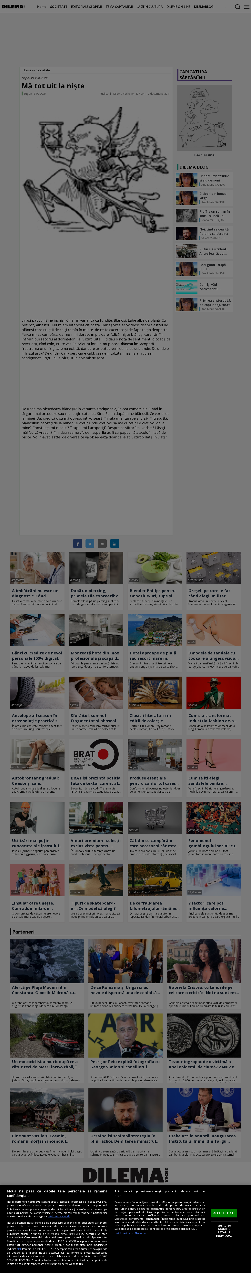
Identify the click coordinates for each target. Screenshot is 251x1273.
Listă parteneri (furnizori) (131, 1233)
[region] (125, 1229)
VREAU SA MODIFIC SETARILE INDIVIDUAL (224, 1230)
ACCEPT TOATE (224, 1213)
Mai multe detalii (59, 1216)
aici (19, 1249)
